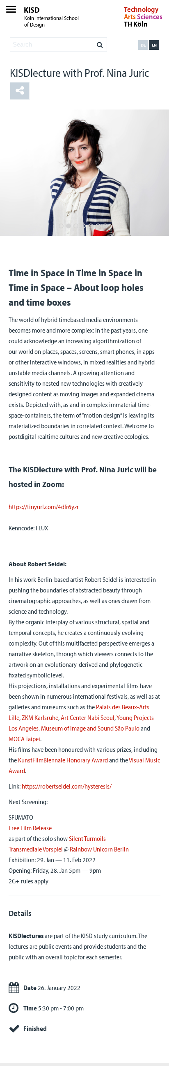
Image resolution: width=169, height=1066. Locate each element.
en (154, 45)
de (143, 45)
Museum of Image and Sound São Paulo (90, 728)
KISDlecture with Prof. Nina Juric (79, 72)
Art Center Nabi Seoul (87, 717)
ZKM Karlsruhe (40, 717)
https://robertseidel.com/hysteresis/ (67, 786)
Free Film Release (30, 828)
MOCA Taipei (24, 739)
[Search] (100, 42)
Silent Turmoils (87, 838)
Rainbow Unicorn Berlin (99, 849)
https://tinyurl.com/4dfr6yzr (44, 507)
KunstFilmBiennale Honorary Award (63, 760)
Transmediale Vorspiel (36, 849)
